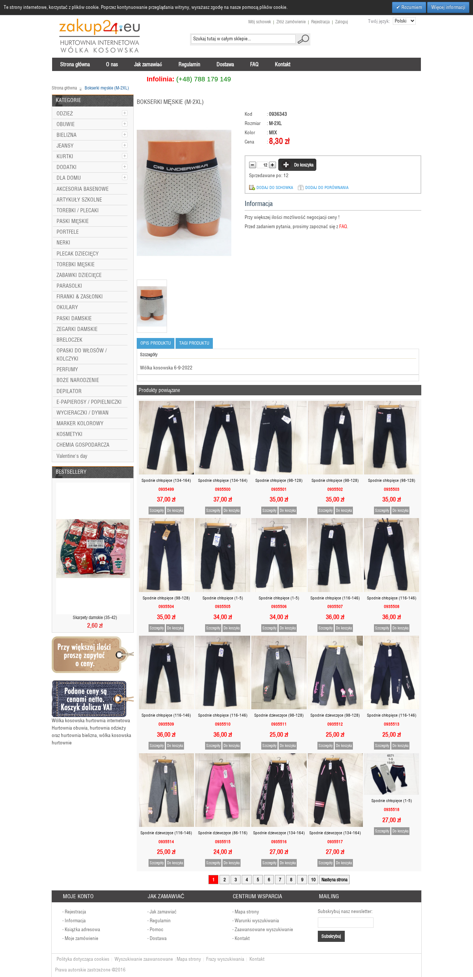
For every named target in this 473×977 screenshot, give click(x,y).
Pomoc (156, 929)
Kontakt (242, 938)
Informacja (75, 920)
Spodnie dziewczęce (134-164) (279, 832)
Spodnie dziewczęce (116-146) (166, 832)
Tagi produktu (194, 343)
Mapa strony (247, 912)
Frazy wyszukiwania (225, 959)
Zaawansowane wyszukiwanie (264, 929)
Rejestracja (320, 21)
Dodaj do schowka (274, 187)
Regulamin (160, 920)
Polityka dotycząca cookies (83, 959)
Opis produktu (155, 343)
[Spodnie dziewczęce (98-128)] (278, 672)
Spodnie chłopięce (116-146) (335, 598)
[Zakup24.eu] (99, 36)
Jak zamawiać (163, 912)
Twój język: (379, 21)
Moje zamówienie (81, 938)
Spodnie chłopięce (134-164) (166, 480)
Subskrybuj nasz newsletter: (345, 911)
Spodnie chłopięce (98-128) (279, 480)
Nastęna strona (334, 879)
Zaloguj (341, 21)
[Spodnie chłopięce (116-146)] (335, 555)
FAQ (343, 226)
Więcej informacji (448, 7)
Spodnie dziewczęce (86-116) (223, 832)
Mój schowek (259, 21)
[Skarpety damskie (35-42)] (93, 548)
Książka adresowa (82, 929)
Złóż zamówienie (291, 21)
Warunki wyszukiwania (257, 920)
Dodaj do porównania (326, 187)
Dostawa (158, 938)
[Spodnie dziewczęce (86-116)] (222, 790)
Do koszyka (175, 510)
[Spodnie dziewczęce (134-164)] (278, 790)
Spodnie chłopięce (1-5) (223, 598)
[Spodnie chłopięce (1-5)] (222, 555)
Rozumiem (411, 7)
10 (313, 879)
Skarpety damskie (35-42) (95, 617)
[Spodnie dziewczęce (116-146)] (166, 790)
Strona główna (64, 88)
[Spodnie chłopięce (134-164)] (166, 437)
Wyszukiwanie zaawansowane (144, 959)
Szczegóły (157, 510)
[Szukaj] (303, 39)
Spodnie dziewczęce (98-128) (279, 715)
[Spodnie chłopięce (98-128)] (278, 437)
